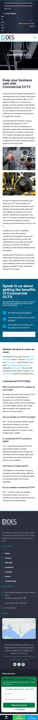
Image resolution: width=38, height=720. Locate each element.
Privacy (8, 558)
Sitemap (8, 562)
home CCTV (29, 360)
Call (6, 717)
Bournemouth (8, 374)
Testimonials (10, 581)
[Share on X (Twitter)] (15, 664)
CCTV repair (10, 362)
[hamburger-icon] (34, 37)
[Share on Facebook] (19, 664)
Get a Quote (31, 717)
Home (7, 553)
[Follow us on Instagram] (23, 664)
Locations (9, 567)
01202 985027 (10, 14)
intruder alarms (16, 368)
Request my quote (19, 705)
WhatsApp (19, 717)
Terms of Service (20, 659)
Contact (8, 572)
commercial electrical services (18, 365)
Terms (7, 576)
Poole (32, 371)
